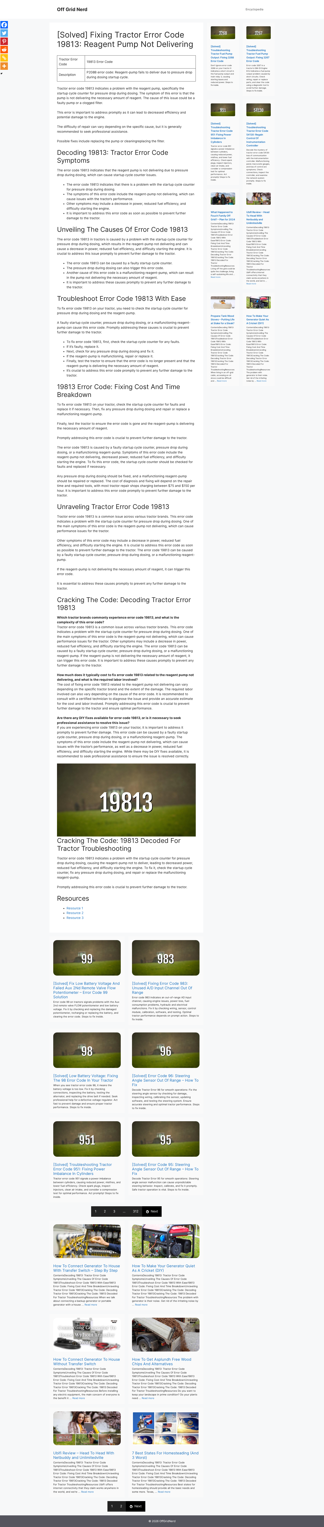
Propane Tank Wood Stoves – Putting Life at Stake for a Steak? (223, 319)
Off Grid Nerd (72, 9)
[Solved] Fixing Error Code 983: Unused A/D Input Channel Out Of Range (162, 988)
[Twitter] (4, 33)
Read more (91, 1304)
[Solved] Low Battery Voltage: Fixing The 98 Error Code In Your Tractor (85, 1078)
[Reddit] (4, 49)
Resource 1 (75, 908)
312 (135, 1211)
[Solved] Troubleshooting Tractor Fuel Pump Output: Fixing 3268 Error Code (222, 53)
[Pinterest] (4, 41)
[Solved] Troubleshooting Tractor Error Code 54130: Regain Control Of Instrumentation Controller (257, 134)
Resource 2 (75, 913)
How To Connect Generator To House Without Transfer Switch (86, 1361)
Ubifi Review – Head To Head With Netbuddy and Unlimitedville (83, 1455)
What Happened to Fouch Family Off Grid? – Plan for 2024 (223, 216)
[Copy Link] (4, 58)
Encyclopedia (254, 9)
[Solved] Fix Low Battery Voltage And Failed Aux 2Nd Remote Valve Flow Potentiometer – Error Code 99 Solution (86, 990)
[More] (4, 66)
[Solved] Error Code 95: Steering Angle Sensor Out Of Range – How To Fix (165, 1169)
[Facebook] (4, 25)
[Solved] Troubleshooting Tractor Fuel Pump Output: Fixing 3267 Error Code (257, 53)
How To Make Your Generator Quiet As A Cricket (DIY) (163, 1268)
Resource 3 (75, 918)
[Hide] (1, 73)
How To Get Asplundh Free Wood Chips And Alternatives (161, 1361)
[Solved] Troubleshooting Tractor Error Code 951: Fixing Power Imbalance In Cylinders (82, 1169)
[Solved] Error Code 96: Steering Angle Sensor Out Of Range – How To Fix (165, 1080)
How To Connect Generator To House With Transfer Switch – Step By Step (86, 1268)
